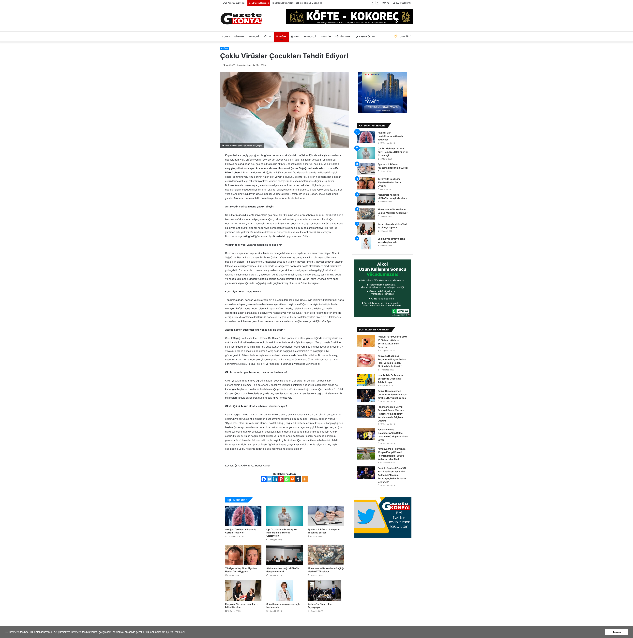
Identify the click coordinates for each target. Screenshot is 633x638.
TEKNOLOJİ (310, 36)
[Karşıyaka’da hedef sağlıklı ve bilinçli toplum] (243, 590)
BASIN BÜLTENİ (367, 36)
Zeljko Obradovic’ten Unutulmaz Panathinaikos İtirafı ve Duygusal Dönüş (392, 394)
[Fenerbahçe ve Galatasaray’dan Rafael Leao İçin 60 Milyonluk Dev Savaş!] (366, 434)
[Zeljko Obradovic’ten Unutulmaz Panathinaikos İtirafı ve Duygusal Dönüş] (366, 395)
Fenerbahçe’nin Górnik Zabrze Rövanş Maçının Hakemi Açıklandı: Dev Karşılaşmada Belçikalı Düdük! (322, 2)
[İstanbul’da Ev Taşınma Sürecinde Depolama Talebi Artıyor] (366, 380)
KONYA (226, 36)
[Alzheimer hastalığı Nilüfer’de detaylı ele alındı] (284, 555)
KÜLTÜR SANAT (343, 36)
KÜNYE (385, 2)
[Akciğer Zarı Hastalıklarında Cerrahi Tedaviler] (243, 516)
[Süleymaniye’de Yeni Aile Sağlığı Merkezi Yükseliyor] (326, 555)
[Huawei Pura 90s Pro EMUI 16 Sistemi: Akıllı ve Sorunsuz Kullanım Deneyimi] (366, 341)
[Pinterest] (281, 479)
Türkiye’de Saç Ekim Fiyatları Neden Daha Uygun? (389, 182)
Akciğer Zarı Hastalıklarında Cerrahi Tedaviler (391, 136)
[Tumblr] (298, 479)
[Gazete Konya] (241, 19)
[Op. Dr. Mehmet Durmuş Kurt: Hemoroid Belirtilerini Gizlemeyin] (284, 516)
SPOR (296, 36)
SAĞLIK (282, 36)
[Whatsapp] (287, 479)
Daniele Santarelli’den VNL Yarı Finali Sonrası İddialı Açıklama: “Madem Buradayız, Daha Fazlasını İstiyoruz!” (392, 475)
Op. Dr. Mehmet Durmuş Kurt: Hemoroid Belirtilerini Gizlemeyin (282, 532)
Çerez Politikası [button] (175, 632)
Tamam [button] (617, 632)
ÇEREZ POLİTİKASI (402, 2)
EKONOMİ (254, 36)
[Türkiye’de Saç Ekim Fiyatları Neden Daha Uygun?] (243, 555)
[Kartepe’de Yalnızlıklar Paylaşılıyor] (326, 590)
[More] (304, 479)
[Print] (292, 479)
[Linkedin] (275, 479)
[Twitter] (269, 479)
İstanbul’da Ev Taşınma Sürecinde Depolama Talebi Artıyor (390, 378)
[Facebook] (264, 479)
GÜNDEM (239, 36)
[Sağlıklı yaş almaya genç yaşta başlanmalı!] (284, 590)
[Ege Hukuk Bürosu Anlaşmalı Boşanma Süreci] (326, 516)
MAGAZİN (326, 36)
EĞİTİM (267, 36)
